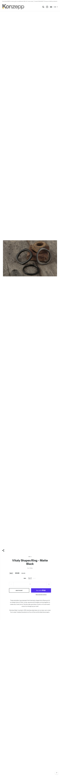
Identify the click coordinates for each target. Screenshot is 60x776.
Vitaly (31, 568)
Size (25, 578)
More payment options (41, 594)
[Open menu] (51, 7)
